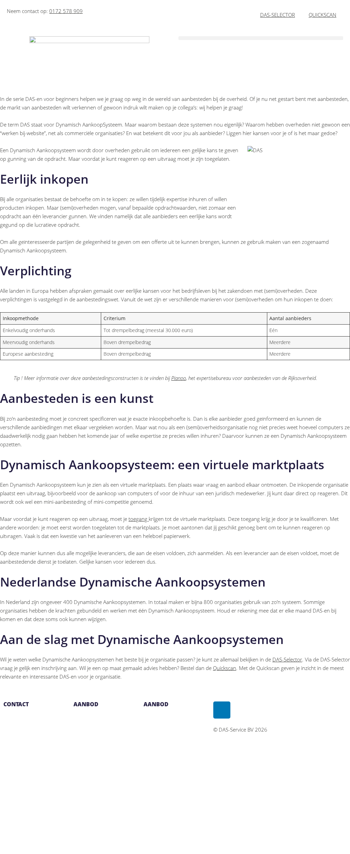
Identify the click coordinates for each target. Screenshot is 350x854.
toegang (139, 518)
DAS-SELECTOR (277, 14)
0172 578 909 (66, 11)
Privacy (152, 752)
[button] (260, 38)
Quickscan (224, 668)
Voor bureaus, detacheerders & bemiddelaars (92, 786)
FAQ (148, 735)
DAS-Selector (287, 659)
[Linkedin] (221, 710)
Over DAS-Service (163, 717)
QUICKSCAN (322, 14)
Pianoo (178, 378)
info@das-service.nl (25, 735)
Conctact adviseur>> (95, 837)
